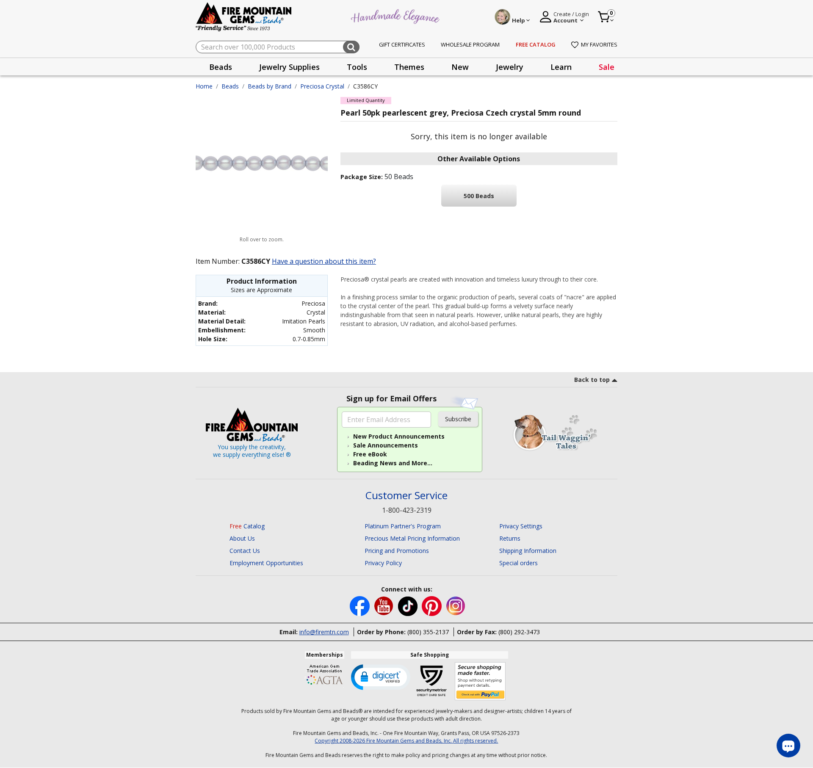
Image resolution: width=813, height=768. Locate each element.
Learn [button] (561, 67)
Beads (230, 86)
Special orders (518, 563)
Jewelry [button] (509, 67)
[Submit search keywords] (351, 47)
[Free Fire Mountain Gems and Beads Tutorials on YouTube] (384, 606)
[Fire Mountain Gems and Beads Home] (244, 16)
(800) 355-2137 (428, 632)
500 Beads (479, 196)
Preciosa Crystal (322, 86)
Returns (509, 538)
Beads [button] (220, 67)
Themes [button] (409, 67)
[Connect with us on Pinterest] (432, 606)
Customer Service (406, 495)
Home (204, 86)
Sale (606, 67)
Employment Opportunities (266, 563)
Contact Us (245, 551)
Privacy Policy (383, 563)
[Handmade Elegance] (396, 15)
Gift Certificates (402, 44)
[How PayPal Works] (480, 681)
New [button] (460, 67)
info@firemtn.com (324, 632)
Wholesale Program (470, 44)
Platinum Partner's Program (403, 526)
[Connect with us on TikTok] (408, 606)
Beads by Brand (269, 86)
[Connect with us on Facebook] (360, 606)
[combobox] (277, 47)
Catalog (247, 526)
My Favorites (599, 44)
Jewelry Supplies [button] (289, 67)
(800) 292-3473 (519, 632)
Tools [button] (357, 67)
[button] (380, 676)
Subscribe (458, 419)
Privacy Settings (520, 526)
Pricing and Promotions (397, 551)
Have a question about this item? (324, 261)
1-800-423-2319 (406, 510)
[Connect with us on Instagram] (456, 606)
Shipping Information (527, 551)
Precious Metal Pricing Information (412, 538)
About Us (242, 538)
